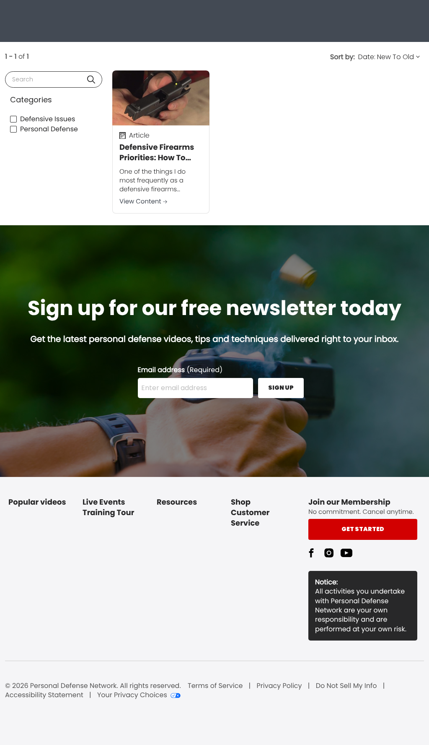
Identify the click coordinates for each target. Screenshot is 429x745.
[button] (91, 79)
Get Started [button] (362, 529)
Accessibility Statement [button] (44, 695)
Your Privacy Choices (132, 695)
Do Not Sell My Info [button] (346, 685)
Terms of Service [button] (215, 685)
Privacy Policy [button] (279, 685)
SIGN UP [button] (281, 387)
